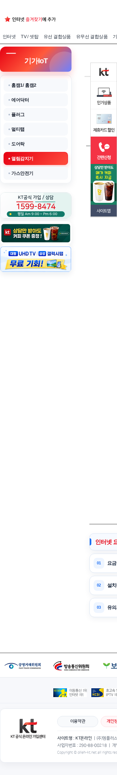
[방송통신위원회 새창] (72, 656)
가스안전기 (22, 173)
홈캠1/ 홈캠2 (23, 85)
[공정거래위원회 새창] (24, 656)
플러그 (18, 114)
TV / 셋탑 (29, 36)
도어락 (18, 143)
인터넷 (9, 36)
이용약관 (77, 721)
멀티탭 (18, 129)
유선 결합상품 (57, 36)
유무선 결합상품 (92, 36)
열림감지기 (22, 158)
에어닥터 (20, 99)
